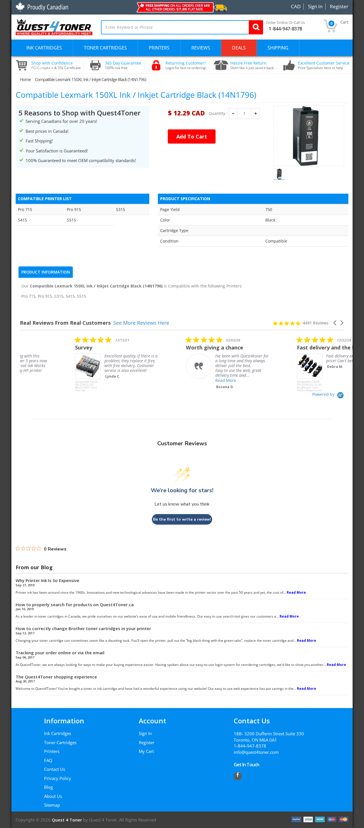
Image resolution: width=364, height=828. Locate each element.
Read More (170, 380)
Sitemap (52, 805)
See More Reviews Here (141, 322)
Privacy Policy (57, 778)
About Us (53, 796)
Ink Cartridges (57, 733)
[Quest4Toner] (54, 26)
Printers (51, 751)
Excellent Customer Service (323, 65)
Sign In (145, 733)
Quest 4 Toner (67, 820)
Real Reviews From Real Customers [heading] (65, 322)
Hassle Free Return (252, 65)
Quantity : (218, 113)
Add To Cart (191, 136)
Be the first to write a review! (182, 519)
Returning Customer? (186, 65)
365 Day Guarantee (123, 65)
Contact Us (54, 769)
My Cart (146, 751)
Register (146, 742)
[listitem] (62, 364)
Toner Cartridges (60, 742)
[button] (335, 322)
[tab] (45, 272)
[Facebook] (238, 776)
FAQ (48, 760)
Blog (48, 787)
